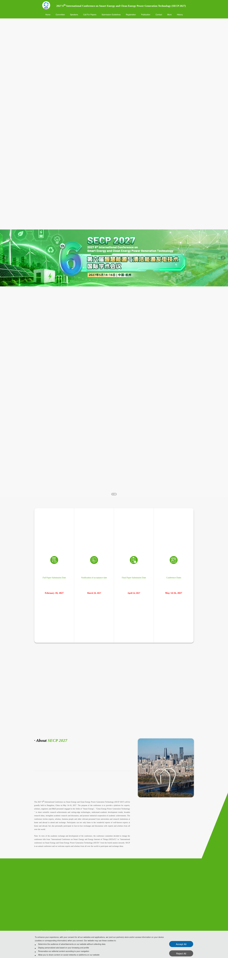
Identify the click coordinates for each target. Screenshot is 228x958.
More (169, 14)
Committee (60, 14)
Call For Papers (89, 14)
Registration (131, 14)
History (180, 14)
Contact (159, 14)
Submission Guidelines (111, 14)
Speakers (74, 14)
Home (47, 14)
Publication (145, 14)
